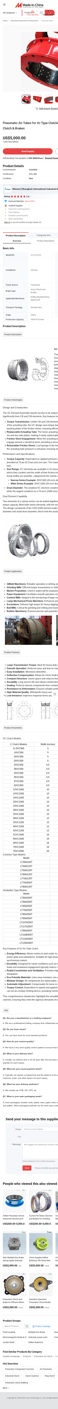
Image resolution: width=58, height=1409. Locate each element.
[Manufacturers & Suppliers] (29, 5)
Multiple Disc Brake (36, 1332)
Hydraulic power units (37, 1337)
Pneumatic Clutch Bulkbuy (16, 1382)
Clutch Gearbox (32, 1375)
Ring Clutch (50, 1375)
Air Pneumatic (46, 1369)
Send (27, 1168)
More (5, 1387)
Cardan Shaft (8, 1342)
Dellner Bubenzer (35, 1342)
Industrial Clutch (12, 1375)
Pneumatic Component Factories (19, 1369)
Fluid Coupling (9, 1332)
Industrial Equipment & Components (24, 20)
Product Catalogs (42, 1326)
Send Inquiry (27, 151)
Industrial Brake (47, 20)
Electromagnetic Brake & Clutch (15, 1337)
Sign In (7, 222)
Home (5, 20)
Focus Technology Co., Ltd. (35, 1398)
